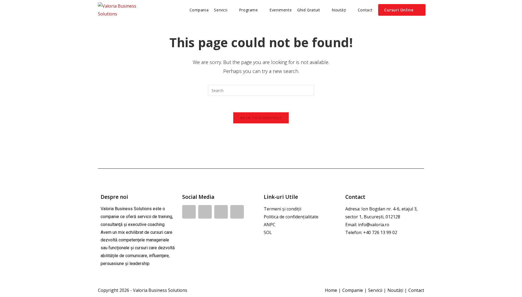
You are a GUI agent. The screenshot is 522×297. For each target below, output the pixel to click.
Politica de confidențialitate (291, 217)
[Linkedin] (205, 212)
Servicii (375, 290)
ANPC (269, 225)
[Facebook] (189, 212)
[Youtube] (221, 212)
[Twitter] (237, 212)
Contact (416, 290)
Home (331, 290)
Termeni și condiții (282, 209)
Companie (352, 290)
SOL (268, 232)
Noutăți (395, 290)
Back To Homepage (261, 117)
